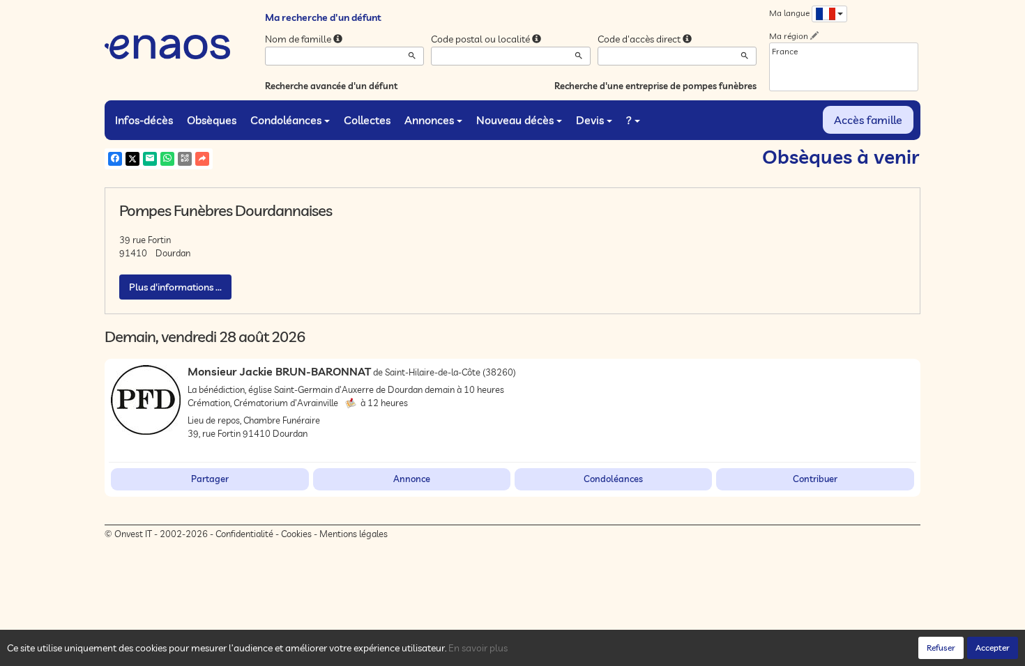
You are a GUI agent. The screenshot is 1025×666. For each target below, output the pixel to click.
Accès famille (868, 120)
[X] (132, 159)
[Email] (150, 159)
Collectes (367, 120)
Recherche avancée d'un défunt (331, 85)
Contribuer (815, 478)
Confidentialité (244, 533)
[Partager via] (202, 159)
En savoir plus (478, 648)
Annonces (429, 120)
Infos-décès (144, 120)
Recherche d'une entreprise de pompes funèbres (655, 85)
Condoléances (285, 120)
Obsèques (211, 120)
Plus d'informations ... (175, 287)
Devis (590, 120)
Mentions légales (353, 533)
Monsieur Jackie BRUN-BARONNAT (279, 371)
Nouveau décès (515, 120)
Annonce (411, 478)
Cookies (296, 533)
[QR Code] (185, 159)
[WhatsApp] (167, 159)
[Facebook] (115, 159)
